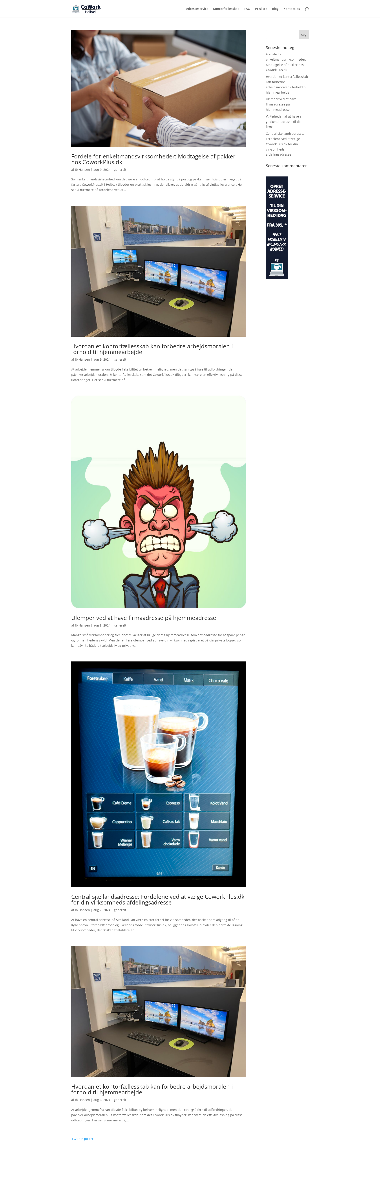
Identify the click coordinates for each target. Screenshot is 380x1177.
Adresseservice (197, 9)
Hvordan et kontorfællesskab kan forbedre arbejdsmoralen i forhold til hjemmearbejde (152, 349)
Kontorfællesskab (226, 9)
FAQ (247, 9)
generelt (120, 169)
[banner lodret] (277, 278)
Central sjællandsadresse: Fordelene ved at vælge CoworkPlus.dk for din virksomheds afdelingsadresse (158, 899)
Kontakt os (291, 9)
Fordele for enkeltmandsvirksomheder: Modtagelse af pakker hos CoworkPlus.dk (153, 159)
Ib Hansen (82, 169)
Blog (275, 9)
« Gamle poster (82, 1139)
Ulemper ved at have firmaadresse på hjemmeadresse (143, 618)
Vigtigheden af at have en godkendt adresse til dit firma (284, 121)
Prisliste (261, 9)
